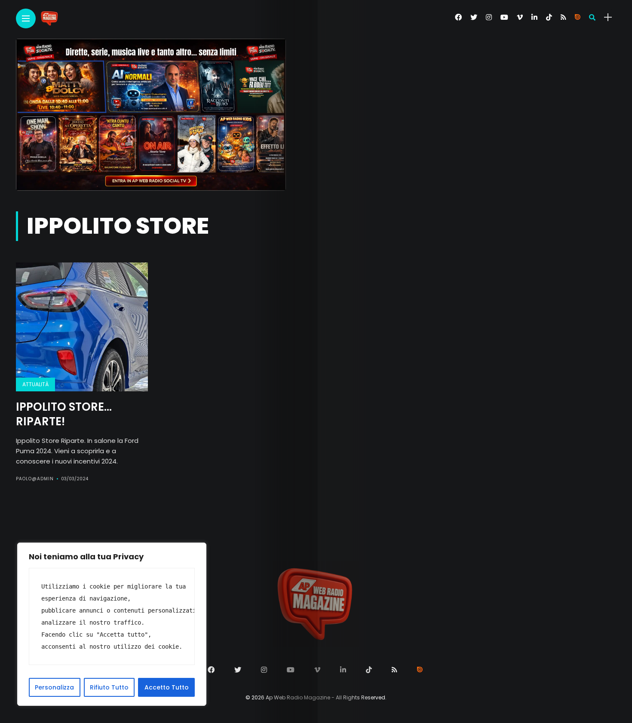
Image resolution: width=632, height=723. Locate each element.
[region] (111, 624)
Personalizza (54, 687)
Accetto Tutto (166, 687)
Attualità (35, 384)
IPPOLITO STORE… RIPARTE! (64, 414)
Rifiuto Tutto (109, 687)
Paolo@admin (35, 479)
